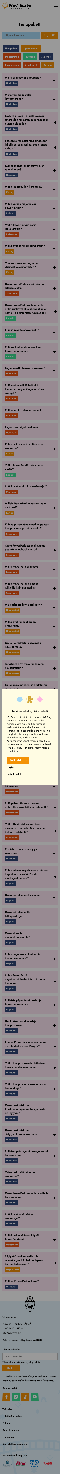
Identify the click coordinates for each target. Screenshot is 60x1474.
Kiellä (10, 767)
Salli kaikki (16, 760)
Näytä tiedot (14, 774)
